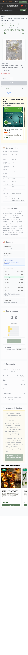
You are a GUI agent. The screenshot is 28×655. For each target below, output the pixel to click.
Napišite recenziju (14, 341)
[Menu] (2, 6)
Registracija (23, 1)
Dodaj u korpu (11, 505)
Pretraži (23, 10)
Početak (3, 16)
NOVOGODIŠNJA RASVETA (8, 20)
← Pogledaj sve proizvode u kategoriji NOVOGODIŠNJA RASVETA (10, 24)
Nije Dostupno (14, 83)
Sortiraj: (13, 349)
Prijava (17, 1)
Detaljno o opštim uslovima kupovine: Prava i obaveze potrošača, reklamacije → (14, 457)
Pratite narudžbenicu (8, 1)
